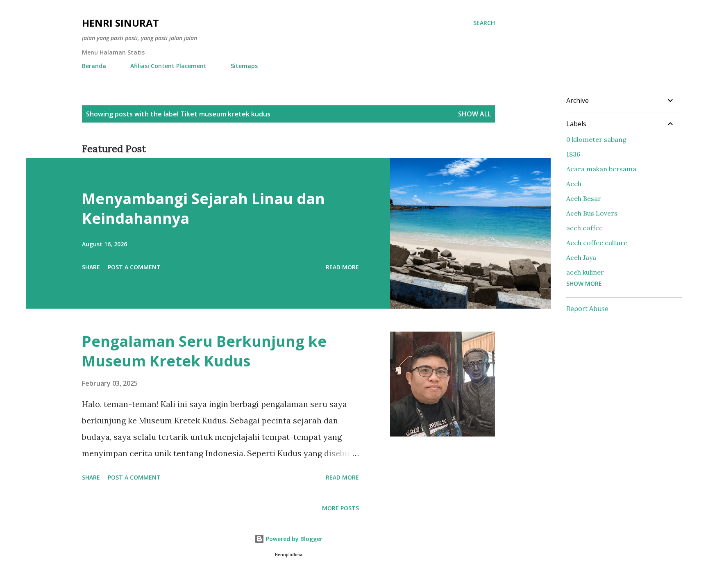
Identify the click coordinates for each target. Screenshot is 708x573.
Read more (342, 267)
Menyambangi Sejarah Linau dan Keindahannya (203, 208)
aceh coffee (584, 228)
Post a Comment (134, 267)
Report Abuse (587, 308)
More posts (340, 508)
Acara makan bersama (601, 169)
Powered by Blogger (293, 539)
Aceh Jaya (581, 257)
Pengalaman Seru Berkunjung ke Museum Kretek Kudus (204, 351)
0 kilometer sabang (596, 139)
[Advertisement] (627, 378)
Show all (474, 113)
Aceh (573, 184)
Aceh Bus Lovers (591, 213)
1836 (573, 154)
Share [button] (91, 267)
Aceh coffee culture (596, 243)
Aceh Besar (583, 198)
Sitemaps (244, 66)
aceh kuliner (585, 272)
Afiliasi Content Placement (168, 66)
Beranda (94, 66)
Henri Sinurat (120, 23)
